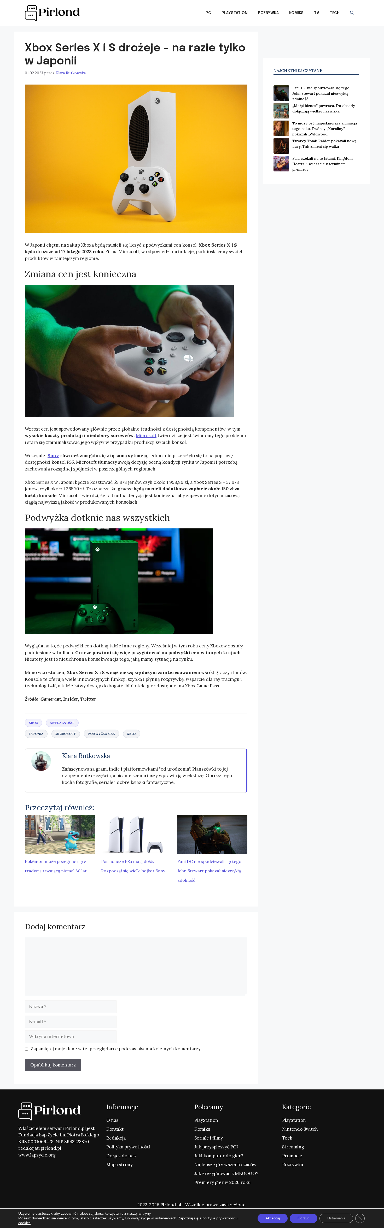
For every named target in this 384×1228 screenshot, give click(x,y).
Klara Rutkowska (86, 756)
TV (316, 13)
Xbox (33, 723)
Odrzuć (304, 1218)
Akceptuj (272, 1218)
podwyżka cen (101, 734)
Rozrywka (268, 13)
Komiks (296, 13)
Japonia (36, 734)
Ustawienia (336, 1218)
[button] (352, 13)
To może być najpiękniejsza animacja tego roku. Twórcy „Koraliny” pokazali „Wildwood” (324, 128)
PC (208, 13)
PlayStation (235, 13)
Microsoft (146, 435)
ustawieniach (165, 1218)
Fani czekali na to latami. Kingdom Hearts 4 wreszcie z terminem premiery (322, 164)
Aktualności (62, 723)
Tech (335, 13)
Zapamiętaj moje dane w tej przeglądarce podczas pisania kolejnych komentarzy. (116, 1049)
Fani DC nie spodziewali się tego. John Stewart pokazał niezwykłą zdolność (209, 871)
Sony (53, 455)
